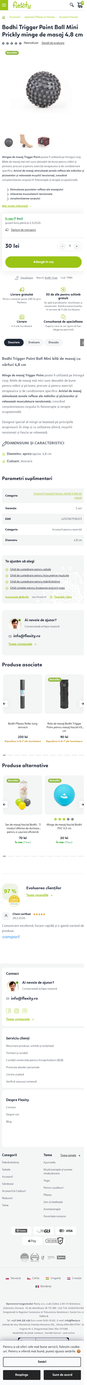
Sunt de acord (62, 1375)
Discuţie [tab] (54, 342)
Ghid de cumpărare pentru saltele (30, 569)
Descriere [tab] (14, 342)
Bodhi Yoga (51, 278)
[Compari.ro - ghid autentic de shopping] (43, 947)
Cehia (35, 1278)
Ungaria (56, 1278)
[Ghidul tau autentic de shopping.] (11, 937)
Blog (9, 1121)
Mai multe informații (15, 206)
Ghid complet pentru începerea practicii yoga (37, 588)
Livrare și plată (15, 1074)
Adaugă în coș (43, 262)
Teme (5, 1205)
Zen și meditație (53, 1202)
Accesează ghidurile (17, 597)
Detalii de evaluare (53, 43)
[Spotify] (24, 1011)
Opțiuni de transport (23, 230)
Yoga (47, 1180)
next (83, 703)
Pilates (48, 1195)
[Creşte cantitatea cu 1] (76, 246)
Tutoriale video (63, 597)
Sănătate (8, 1184)
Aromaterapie (52, 1209)
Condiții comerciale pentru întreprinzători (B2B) (34, 1060)
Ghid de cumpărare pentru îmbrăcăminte (35, 581)
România (45, 1286)
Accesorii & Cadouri (14, 1191)
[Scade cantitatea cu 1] (62, 246)
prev (4, 703)
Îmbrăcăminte (10, 1162)
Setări (42, 1362)
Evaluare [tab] (34, 342)
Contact (11, 1107)
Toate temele (68, 1155)
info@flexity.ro (26, 636)
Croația (76, 1278)
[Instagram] (16, 1011)
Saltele (6, 1169)
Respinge (21, 1375)
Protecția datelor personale (22, 1067)
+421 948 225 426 (20, 1320)
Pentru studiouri (53, 1187)
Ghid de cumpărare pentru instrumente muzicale (39, 575)
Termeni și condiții (17, 1053)
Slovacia (16, 1278)
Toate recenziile (37, 895)
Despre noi (12, 1114)
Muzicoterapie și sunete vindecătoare (58, 1171)
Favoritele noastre (55, 1216)
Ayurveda (49, 1162)
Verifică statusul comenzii (21, 1081)
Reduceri (7, 1198)
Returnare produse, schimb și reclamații (30, 1046)
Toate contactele (20, 644)
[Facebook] (8, 1011)
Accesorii (7, 1176)
